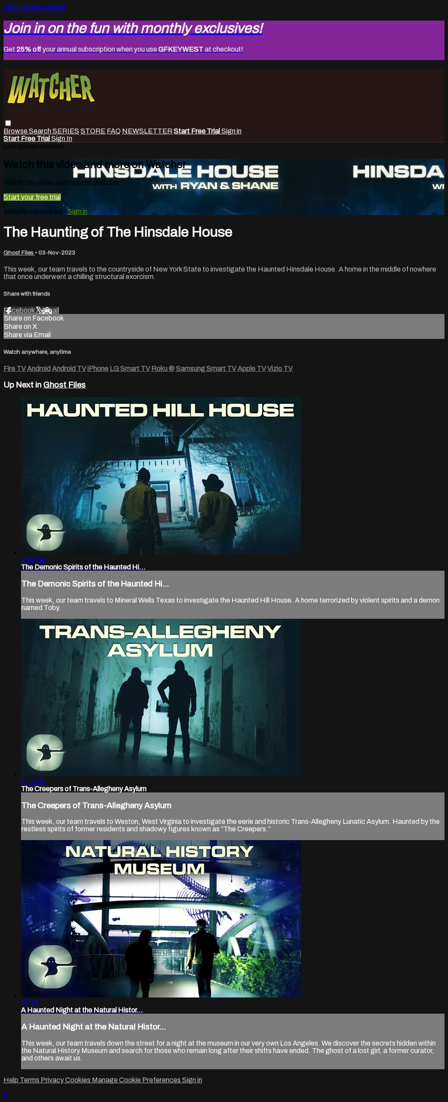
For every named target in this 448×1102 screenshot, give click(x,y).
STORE (92, 131)
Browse (16, 131)
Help (12, 1080)
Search (40, 131)
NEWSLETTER (147, 131)
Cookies (78, 1080)
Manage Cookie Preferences (137, 1080)
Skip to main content (35, 7)
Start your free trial (32, 197)
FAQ (114, 131)
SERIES (65, 131)
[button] (8, 123)
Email (50, 310)
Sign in (231, 131)
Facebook (20, 310)
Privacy (53, 1080)
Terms (30, 1080)
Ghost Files (19, 252)
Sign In (61, 138)
